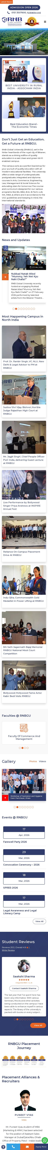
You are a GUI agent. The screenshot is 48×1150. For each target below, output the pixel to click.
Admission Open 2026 (24, 7)
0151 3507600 (19, 12)
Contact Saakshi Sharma (24, 988)
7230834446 (34, 13)
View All (39, 921)
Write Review (8, 950)
